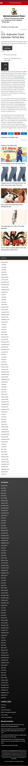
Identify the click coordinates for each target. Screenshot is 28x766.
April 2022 (3, 391)
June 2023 (3, 357)
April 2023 (3, 362)
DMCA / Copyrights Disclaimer (8, 712)
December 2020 (5, 431)
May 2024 (3, 329)
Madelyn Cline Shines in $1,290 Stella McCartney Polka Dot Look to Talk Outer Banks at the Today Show (13, 741)
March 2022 (4, 394)
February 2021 (4, 426)
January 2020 (4, 459)
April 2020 (3, 451)
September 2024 (5, 319)
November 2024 (5, 314)
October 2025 (4, 287)
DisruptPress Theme (19, 761)
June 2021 (3, 416)
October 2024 (4, 317)
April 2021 (3, 421)
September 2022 (5, 379)
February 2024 (4, 337)
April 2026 (3, 272)
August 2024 (4, 322)
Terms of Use (21, 757)
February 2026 (4, 277)
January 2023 (4, 369)
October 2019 (4, 466)
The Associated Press (18, 77)
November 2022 (5, 374)
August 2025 (4, 292)
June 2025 (3, 297)
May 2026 (3, 269)
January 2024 (4, 339)
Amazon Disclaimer (6, 709)
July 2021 (3, 414)
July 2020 (3, 444)
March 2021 (4, 424)
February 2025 (4, 307)
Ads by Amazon (24, 29)
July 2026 (3, 264)
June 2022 (3, 386)
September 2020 (5, 439)
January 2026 (4, 279)
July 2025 (3, 294)
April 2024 (3, 332)
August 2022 (4, 382)
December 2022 (5, 372)
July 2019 (3, 474)
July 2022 (3, 384)
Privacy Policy (4, 714)
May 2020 (3, 449)
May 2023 (3, 359)
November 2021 (5, 404)
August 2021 (4, 411)
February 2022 (4, 396)
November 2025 (5, 284)
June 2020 (3, 446)
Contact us (3, 704)
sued (8, 117)
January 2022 (4, 399)
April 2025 (3, 302)
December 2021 (5, 401)
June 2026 (3, 267)
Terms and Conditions (6, 717)
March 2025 (4, 304)
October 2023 (4, 347)
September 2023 (5, 349)
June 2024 (3, 327)
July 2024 (3, 324)
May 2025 (3, 299)
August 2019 (4, 471)
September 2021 (5, 409)
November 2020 (5, 434)
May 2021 (3, 419)
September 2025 (5, 289)
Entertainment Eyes (15, 3)
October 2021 (4, 406)
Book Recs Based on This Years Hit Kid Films (13, 163)
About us (3, 707)
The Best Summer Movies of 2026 (9, 745)
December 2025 (5, 282)
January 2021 (4, 429)
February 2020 (4, 456)
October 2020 (4, 436)
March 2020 (4, 454)
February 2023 (4, 367)
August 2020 (4, 441)
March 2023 (4, 364)
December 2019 (5, 461)
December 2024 (5, 312)
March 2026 (4, 274)
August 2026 (4, 262)
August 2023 (4, 352)
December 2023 (5, 342)
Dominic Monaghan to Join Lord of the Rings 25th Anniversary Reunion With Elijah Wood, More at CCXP (13, 730)
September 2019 (5, 469)
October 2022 (4, 377)
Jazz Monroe (7, 48)
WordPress (11, 761)
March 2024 (4, 334)
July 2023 (3, 354)
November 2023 (5, 344)
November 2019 (5, 464)
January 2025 (4, 309)
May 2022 (3, 389)
